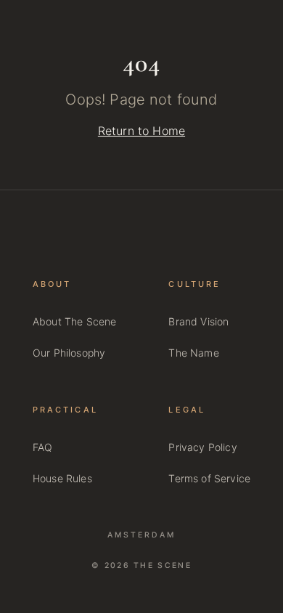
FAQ (42, 447)
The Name (193, 352)
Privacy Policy (202, 447)
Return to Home (141, 130)
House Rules (62, 478)
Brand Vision (198, 321)
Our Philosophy (69, 352)
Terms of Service (209, 478)
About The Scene (74, 321)
